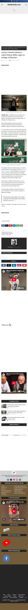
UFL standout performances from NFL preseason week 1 (15, 418)
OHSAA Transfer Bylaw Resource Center (18, 490)
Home (3, 47)
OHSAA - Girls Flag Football (19, 493)
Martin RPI (3, 489)
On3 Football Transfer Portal (20, 486)
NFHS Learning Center (18, 491)
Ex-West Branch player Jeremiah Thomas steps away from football (16, 405)
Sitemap (14, 596)
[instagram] (16, 1)
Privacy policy (21, 596)
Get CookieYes (4, 494)
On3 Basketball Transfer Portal (20, 487)
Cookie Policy (5, 597)
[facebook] (12, 1)
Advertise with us (21, 594)
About (4, 594)
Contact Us (14, 594)
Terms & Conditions (13, 597)
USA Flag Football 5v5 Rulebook (5, 493)
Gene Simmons (6, 60)
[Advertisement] (14, 29)
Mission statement (7, 596)
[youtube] (24, 265)
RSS (25, 597)
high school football (9, 47)
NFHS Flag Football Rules (6, 490)
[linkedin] (14, 265)
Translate (24, 435)
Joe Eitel (3, 486)
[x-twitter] (14, 1)
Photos (8, 594)
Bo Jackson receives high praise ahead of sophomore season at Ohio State (16, 411)
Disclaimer (21, 597)
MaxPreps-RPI (4, 487)
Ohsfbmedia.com (14, 5)
